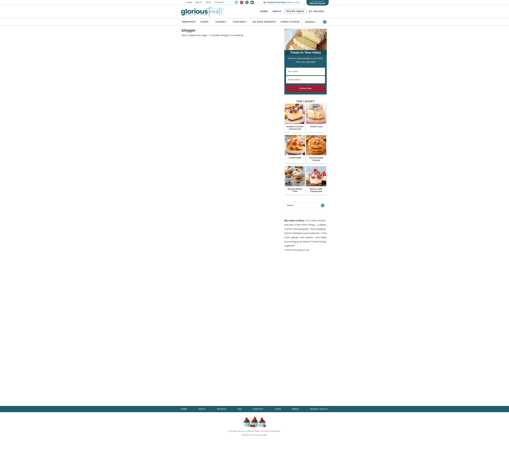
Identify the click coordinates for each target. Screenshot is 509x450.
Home (189, 2)
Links (278, 409)
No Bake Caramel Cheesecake (295, 127)
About (198, 2)
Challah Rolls (295, 157)
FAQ (240, 409)
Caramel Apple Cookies (316, 158)
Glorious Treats (202, 11)
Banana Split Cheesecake (316, 190)
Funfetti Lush (316, 126)
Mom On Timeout (317, 3)
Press (295, 409)
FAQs (208, 2)
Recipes (221, 409)
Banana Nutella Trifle (295, 190)
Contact (219, 2)
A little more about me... (297, 250)
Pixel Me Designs (259, 435)
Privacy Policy (319, 409)
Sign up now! (283, 2)
